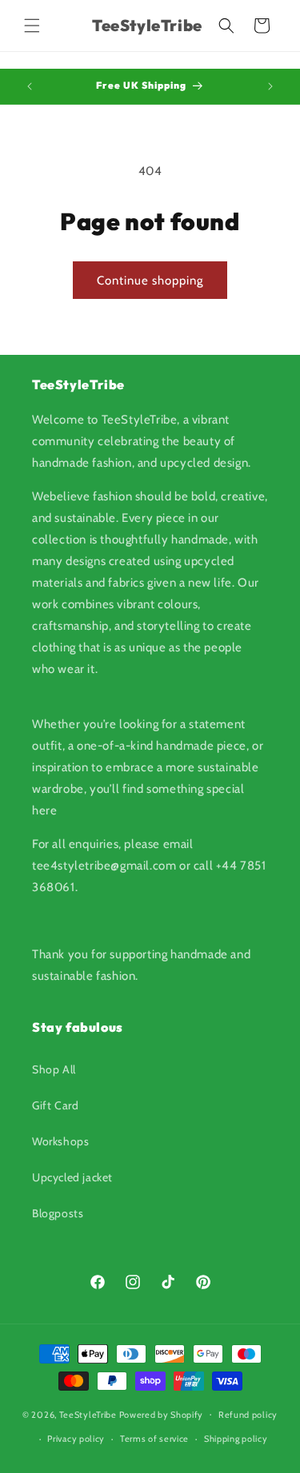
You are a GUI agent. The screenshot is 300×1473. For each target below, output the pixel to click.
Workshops (60, 1141)
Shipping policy (236, 1438)
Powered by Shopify (161, 1413)
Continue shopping (150, 280)
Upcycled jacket (72, 1177)
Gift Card (55, 1105)
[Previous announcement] (29, 86)
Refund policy (248, 1414)
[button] (32, 25)
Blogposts (57, 1213)
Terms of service (154, 1438)
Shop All (54, 1069)
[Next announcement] (270, 86)
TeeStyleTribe (88, 1413)
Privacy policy (76, 1438)
